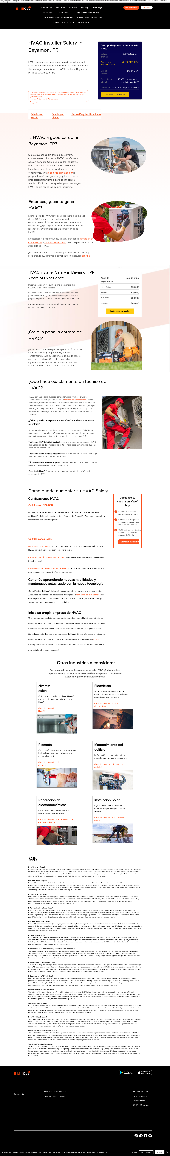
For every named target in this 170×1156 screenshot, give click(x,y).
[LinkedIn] (141, 1135)
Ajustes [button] (134, 1152)
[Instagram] (136, 1135)
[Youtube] (150, 1135)
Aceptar (159, 1152)
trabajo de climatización (60, 172)
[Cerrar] (167, 1152)
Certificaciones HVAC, (55, 242)
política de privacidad (100, 1152)
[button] (60, 8)
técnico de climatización (75, 400)
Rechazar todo (146, 1152)
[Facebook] (145, 1135)
